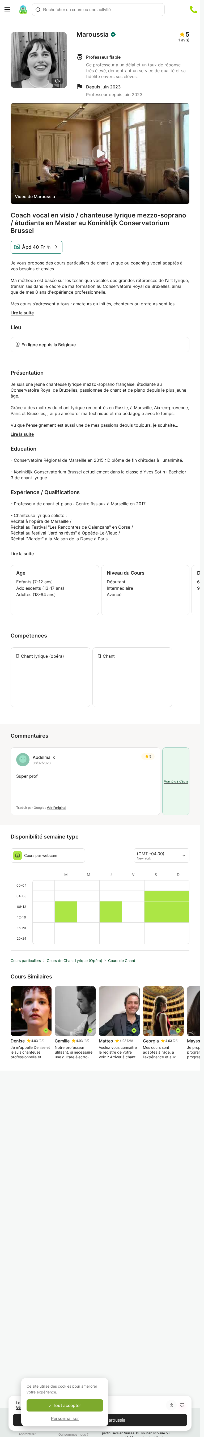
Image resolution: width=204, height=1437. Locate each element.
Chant (109, 656)
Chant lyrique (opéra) (42, 656)
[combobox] (98, 9)
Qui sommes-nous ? (73, 1434)
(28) (41, 1041)
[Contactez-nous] (193, 9)
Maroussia (92, 34)
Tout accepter (66, 1405)
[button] (182, 1405)
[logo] (23, 9)
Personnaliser (65, 1418)
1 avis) (183, 40)
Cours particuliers (26, 960)
